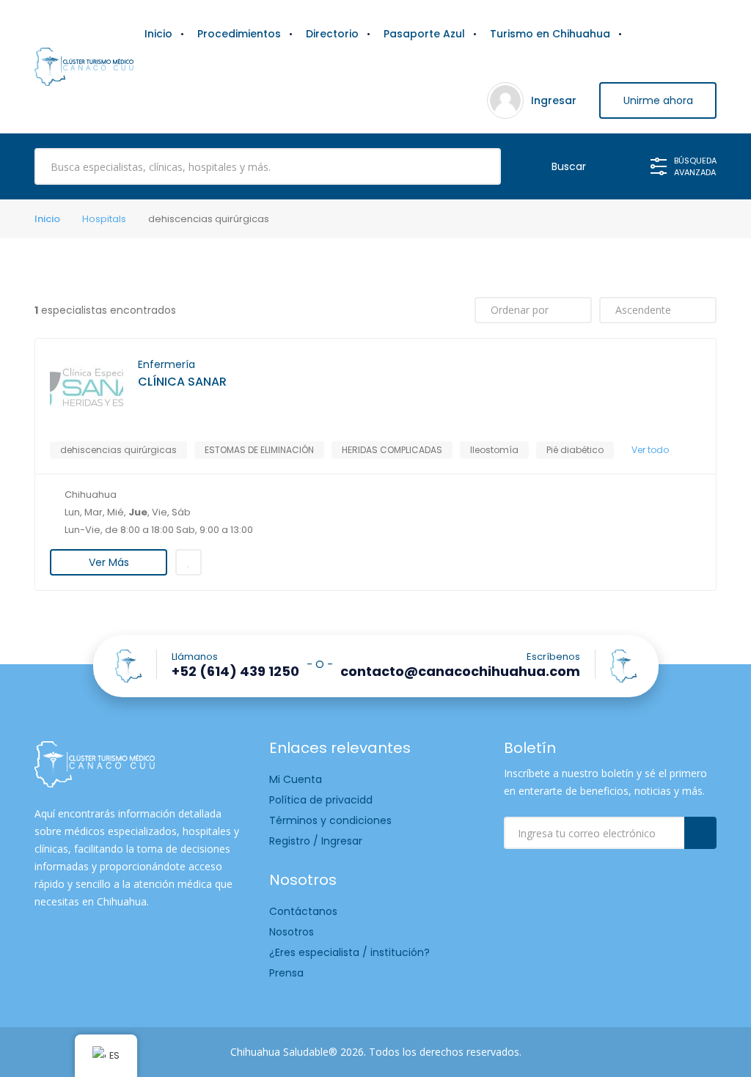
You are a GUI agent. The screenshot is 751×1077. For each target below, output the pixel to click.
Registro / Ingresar (315, 841)
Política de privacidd (321, 800)
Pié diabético (575, 450)
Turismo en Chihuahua (550, 33)
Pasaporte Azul (424, 33)
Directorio (332, 33)
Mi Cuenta (295, 779)
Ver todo (650, 450)
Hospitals (104, 219)
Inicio (158, 33)
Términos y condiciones (330, 820)
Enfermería (166, 364)
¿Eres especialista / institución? (349, 952)
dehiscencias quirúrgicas (118, 450)
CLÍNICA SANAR (182, 382)
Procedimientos (239, 33)
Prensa (286, 973)
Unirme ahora (658, 100)
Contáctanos (303, 911)
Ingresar (553, 100)
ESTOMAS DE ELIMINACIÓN (259, 450)
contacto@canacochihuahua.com (460, 671)
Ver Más (109, 562)
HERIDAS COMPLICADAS (392, 450)
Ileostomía (494, 450)
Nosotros (291, 932)
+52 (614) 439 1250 (235, 671)
